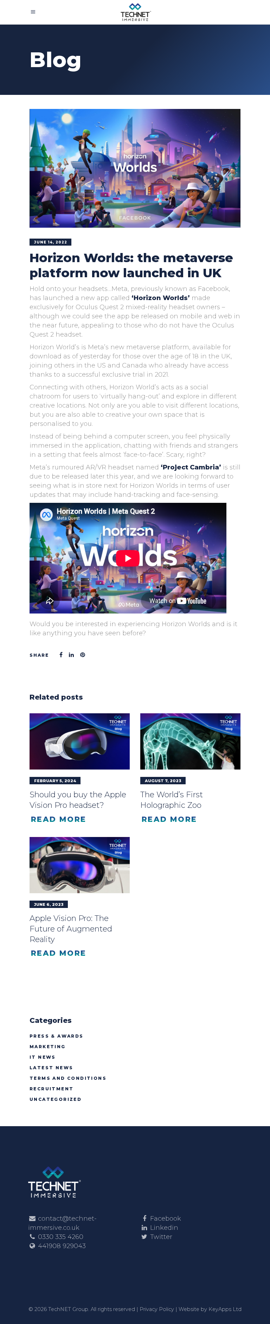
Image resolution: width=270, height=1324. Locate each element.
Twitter (161, 1237)
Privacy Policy (157, 1309)
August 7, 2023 (163, 780)
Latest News (51, 1067)
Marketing (48, 1046)
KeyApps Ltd (225, 1309)
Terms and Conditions (68, 1078)
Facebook (165, 1218)
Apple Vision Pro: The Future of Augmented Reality (71, 929)
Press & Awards (57, 1036)
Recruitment (51, 1088)
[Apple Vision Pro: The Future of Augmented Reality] (80, 865)
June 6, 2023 (49, 904)
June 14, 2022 (50, 242)
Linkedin (164, 1228)
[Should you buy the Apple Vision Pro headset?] (80, 741)
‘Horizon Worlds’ (160, 298)
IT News (43, 1057)
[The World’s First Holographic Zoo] (190, 741)
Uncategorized (56, 1099)
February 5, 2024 (55, 780)
